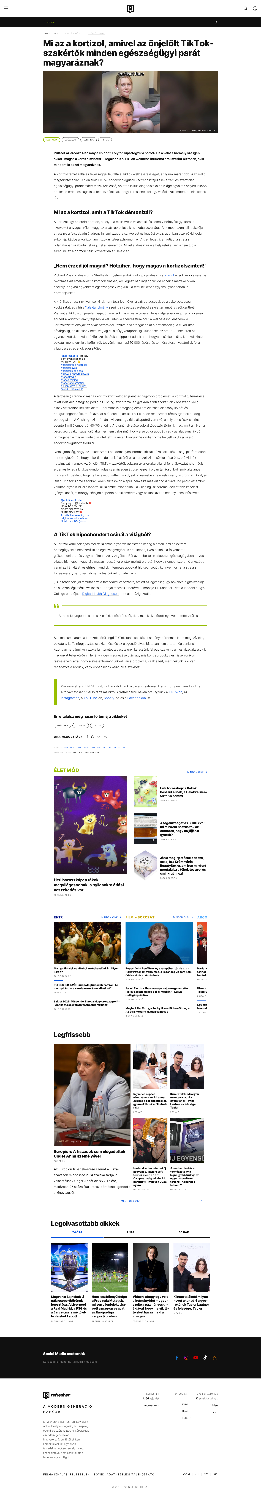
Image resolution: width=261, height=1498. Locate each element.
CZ (206, 1474)
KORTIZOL (88, 140)
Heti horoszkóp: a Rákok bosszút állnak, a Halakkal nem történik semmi (183, 792)
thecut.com (119, 747)
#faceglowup (68, 376)
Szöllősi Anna (96, 33)
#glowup (66, 373)
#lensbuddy (68, 385)
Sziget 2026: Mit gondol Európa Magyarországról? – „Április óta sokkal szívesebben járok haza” (87, 1003)
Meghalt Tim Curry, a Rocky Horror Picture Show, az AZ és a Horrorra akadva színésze (158, 1010)
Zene (185, 1404)
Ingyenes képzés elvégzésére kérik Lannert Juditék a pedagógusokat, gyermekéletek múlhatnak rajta (150, 1100)
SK (215, 1474)
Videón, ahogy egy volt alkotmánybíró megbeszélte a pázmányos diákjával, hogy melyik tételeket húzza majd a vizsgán (151, 1306)
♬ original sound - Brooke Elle (74, 387)
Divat (185, 1411)
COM (186, 1474)
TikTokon (175, 692)
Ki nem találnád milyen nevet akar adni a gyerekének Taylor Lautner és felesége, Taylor (184, 1100)
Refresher (152, 1394)
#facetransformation (73, 382)
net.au (68, 747)
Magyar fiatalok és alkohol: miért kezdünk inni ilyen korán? (86, 970)
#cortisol (82, 364)
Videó (214, 1405)
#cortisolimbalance (72, 370)
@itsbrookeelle (69, 355)
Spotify (109, 698)
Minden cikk (195, 772)
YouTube (90, 698)
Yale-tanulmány (97, 307)
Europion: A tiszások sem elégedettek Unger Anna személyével (89, 1153)
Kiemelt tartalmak (207, 1398)
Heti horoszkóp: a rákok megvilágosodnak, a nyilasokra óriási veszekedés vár (89, 885)
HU (197, 1474)
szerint (169, 275)
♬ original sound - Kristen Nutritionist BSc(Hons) (75, 518)
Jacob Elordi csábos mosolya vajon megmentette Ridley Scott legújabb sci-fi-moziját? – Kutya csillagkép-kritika (157, 992)
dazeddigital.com (100, 747)
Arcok (203, 917)
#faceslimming (69, 379)
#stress (76, 515)
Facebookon (136, 698)
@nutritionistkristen (72, 500)
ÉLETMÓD (52, 140)
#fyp (83, 515)
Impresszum (151, 1405)
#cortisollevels (69, 367)
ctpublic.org (81, 747)
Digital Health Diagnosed (100, 594)
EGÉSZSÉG (70, 140)
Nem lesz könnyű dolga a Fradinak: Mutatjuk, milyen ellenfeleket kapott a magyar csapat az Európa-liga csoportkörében (109, 1306)
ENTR (58, 917)
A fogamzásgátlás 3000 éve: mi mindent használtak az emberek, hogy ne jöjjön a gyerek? (182, 829)
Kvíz (215, 1412)
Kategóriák (181, 1394)
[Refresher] (130, 9)
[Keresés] (242, 8)
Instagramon (70, 698)
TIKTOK (105, 140)
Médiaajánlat (151, 1398)
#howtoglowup (80, 373)
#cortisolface (68, 364)
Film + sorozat (140, 917)
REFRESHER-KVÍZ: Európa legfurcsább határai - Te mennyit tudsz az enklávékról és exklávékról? (86, 986)
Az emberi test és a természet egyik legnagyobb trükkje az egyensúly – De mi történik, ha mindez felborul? (184, 1177)
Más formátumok (207, 1394)
